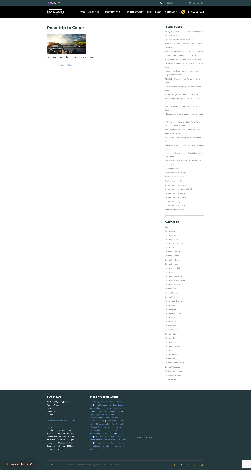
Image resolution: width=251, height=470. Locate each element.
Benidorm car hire (113, 414)
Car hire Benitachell (172, 268)
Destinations (113, 12)
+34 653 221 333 (168, 3)
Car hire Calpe (170, 272)
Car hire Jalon (170, 305)
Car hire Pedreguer (172, 346)
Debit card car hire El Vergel (175, 172)
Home (82, 12)
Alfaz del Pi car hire (102, 411)
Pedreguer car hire (101, 443)
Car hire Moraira (171, 330)
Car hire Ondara (171, 334)
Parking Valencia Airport (174, 375)
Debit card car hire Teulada (175, 197)
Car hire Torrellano (172, 358)
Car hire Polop (170, 350)
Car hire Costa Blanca (173, 276)
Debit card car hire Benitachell (176, 193)
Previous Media (64, 65)
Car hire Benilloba (172, 260)
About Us (94, 12)
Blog (166, 227)
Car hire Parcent (171, 342)
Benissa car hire (111, 417)
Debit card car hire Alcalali (175, 205)
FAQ (149, 12)
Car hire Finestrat (171, 297)
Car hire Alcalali (171, 235)
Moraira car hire (100, 436)
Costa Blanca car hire (102, 405)
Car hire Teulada (171, 354)
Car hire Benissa (171, 264)
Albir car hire (107, 408)
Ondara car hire (96, 440)
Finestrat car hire (119, 424)
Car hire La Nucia (171, 317)
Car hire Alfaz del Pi (172, 239)
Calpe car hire (111, 421)
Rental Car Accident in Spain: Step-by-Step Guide (184, 59)
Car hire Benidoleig (172, 251)
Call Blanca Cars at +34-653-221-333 (61, 421)
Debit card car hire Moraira (175, 185)
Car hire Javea (170, 309)
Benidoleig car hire (97, 414)
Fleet (158, 12)
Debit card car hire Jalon (174, 201)
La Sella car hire (108, 433)
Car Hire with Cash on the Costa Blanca (180, 39)
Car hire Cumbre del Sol (174, 284)
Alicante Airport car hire (99, 402)
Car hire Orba (170, 338)
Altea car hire (116, 411)
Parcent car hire (110, 440)
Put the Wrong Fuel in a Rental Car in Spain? (182, 94)
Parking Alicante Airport (174, 371)
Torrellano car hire (97, 446)
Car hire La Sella (171, 321)
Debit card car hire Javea (174, 177)
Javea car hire (95, 430)
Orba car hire (114, 436)
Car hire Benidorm (172, 256)
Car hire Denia (170, 288)
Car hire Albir (170, 231)
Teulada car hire (117, 443)
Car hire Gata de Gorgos (174, 301)
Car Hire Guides (135, 12)
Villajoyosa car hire (113, 446)
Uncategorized (170, 379)
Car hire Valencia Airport (174, 363)
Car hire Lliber (170, 326)
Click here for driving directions (144, 437)
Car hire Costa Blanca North (176, 280)
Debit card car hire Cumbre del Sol (178, 189)
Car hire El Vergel (171, 293)
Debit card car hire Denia (174, 181)
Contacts (171, 12)
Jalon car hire (117, 427)
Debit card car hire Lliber (174, 210)
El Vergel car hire (103, 424)
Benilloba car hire (96, 417)
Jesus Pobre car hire (110, 430)
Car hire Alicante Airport (174, 243)
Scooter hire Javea (172, 168)
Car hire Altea (170, 247)
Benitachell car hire (97, 421)
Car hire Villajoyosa (172, 367)
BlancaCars (57, 465)
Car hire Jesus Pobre (173, 313)
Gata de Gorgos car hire (100, 427)
